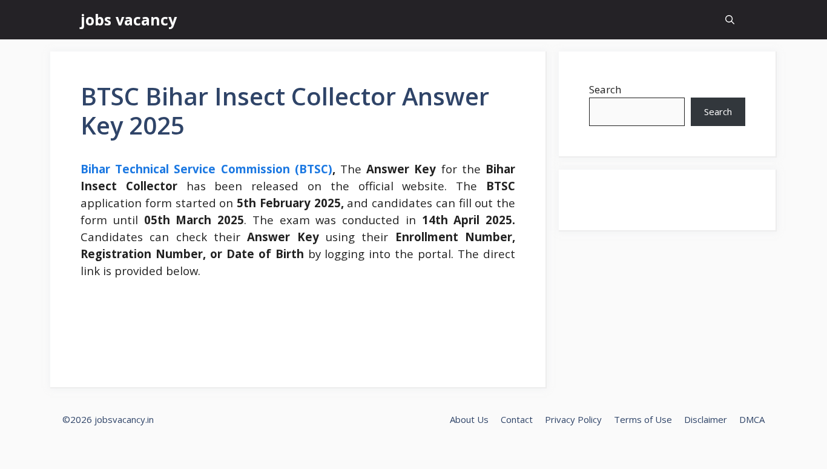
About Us (469, 419)
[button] (729, 19)
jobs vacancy (129, 19)
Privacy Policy (573, 419)
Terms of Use (643, 419)
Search (605, 89)
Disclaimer (705, 419)
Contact (517, 419)
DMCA (752, 419)
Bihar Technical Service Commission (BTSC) (206, 168)
